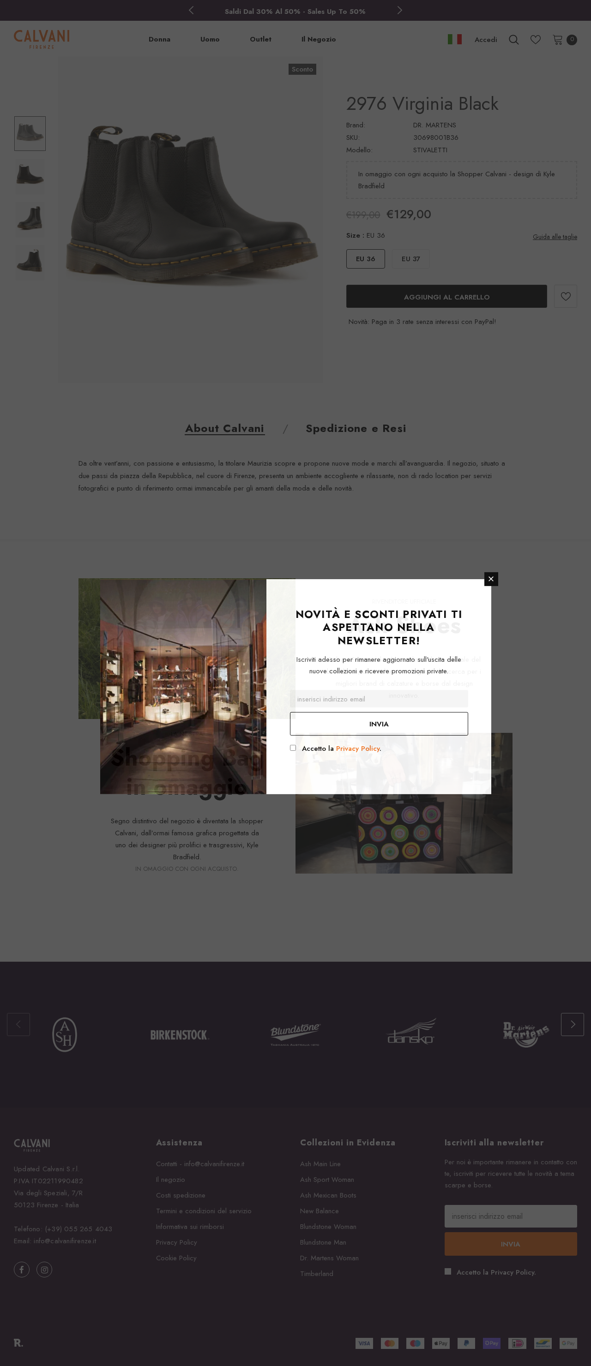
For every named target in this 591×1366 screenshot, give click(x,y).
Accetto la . (341, 748)
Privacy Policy (358, 748)
